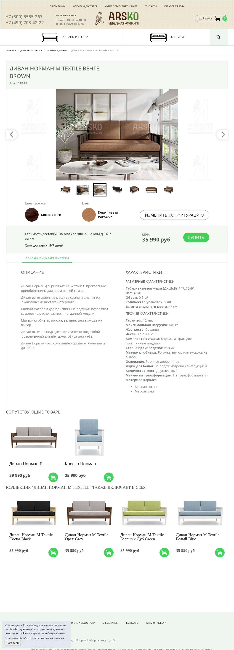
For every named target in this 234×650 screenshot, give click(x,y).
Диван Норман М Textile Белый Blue (197, 537)
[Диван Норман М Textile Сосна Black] (33, 513)
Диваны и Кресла (31, 50)
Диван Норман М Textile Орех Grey (86, 537)
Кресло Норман (80, 464)
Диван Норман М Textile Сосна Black (31, 537)
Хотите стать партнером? (121, 6)
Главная (11, 50)
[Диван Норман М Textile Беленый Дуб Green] (144, 513)
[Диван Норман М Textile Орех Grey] (89, 513)
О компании (58, 6)
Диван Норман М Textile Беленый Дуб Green (142, 537)
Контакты (150, 6)
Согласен (12, 643)
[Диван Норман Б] (33, 437)
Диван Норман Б (25, 464)
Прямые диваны (56, 50)
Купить (196, 237)
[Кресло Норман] (89, 437)
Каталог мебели (174, 6)
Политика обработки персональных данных (34, 638)
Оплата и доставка (85, 6)
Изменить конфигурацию (174, 215)
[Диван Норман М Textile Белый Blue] (200, 513)
